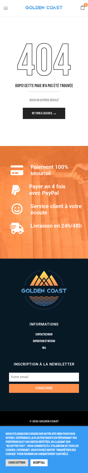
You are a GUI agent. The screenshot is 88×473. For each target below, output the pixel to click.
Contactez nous (44, 334)
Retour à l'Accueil (42, 113)
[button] (83, 8)
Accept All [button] (39, 462)
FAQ (44, 348)
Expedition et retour (44, 341)
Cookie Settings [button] (16, 462)
